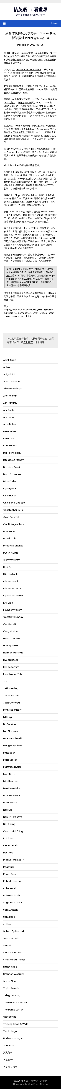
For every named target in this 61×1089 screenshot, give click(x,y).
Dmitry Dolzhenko (13, 545)
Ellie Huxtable (10, 574)
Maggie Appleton (13, 745)
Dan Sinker (9, 531)
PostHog (8, 852)
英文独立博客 (10, 1066)
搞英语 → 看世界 (31, 9)
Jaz (5, 681)
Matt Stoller (10, 759)
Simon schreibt (12, 938)
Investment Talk (12, 674)
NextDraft (9, 809)
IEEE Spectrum (11, 667)
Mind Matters (10, 781)
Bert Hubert (10, 445)
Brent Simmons (12, 474)
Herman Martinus (13, 652)
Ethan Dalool (10, 581)
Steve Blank (10, 981)
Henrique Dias (11, 645)
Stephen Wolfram (13, 974)
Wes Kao (8, 1045)
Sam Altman (10, 909)
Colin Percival (11, 517)
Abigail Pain (9, 374)
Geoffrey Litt (10, 624)
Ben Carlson (10, 431)
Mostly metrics (11, 788)
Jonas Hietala (11, 695)
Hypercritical (10, 659)
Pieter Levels (10, 845)
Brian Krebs (9, 481)
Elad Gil (7, 567)
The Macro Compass (15, 1002)
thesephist (9, 1016)
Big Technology (12, 452)
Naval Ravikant (11, 795)
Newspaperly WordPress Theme (30, 1084)
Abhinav (8, 367)
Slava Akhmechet (13, 952)
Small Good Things (14, 959)
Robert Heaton (12, 881)
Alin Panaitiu (10, 402)
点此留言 (28, 342)
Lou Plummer (10, 731)
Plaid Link (15, 268)
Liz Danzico (9, 724)
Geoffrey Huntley (13, 617)
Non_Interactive (12, 817)
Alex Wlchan (10, 395)
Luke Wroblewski (12, 738)
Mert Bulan (9, 774)
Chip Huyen (9, 495)
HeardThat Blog (12, 638)
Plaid (17, 125)
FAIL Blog (8, 602)
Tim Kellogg (10, 1031)
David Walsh (10, 538)
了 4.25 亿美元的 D (17, 132)
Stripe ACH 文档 (25, 282)
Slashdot (8, 945)
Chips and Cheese (14, 502)
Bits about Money (13, 459)
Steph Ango (10, 966)
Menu (54, 23)
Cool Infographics (13, 524)
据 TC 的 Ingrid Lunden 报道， (19, 53)
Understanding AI (13, 1038)
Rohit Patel (9, 888)
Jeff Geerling (10, 688)
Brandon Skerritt (12, 467)
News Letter (10, 802)
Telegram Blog (11, 995)
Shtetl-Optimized (13, 931)
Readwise (9, 867)
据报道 (21, 102)
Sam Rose (9, 916)
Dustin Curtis (10, 552)
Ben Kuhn (8, 438)
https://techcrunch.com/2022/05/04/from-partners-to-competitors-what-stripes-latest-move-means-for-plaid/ (30, 313)
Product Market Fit (13, 859)
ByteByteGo (10, 488)
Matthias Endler (12, 766)
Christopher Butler (13, 510)
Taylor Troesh (11, 988)
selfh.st (7, 924)
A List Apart (9, 360)
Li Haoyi (7, 717)
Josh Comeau (11, 702)
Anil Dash (8, 410)
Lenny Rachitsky (12, 709)
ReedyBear (9, 874)
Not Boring (9, 824)
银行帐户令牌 (19, 272)
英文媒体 (8, 1052)
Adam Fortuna (11, 381)
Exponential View (13, 595)
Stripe (9, 56)
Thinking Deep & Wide (15, 1024)
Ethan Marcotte (12, 588)
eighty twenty (11, 559)
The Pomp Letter (13, 1009)
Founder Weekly (12, 609)
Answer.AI (8, 417)
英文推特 (8, 1059)
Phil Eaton (8, 838)
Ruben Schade (11, 895)
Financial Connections (29, 69)
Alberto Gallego (12, 388)
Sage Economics (13, 902)
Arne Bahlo (9, 424)
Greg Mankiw (10, 631)
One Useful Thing (13, 831)
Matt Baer (9, 752)
